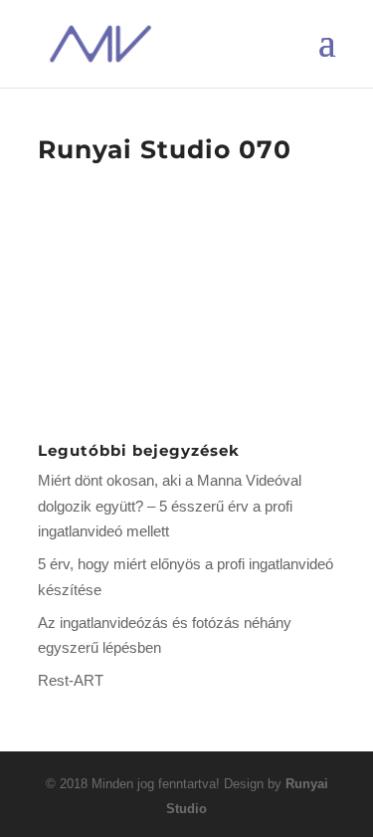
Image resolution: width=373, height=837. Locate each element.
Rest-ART (70, 680)
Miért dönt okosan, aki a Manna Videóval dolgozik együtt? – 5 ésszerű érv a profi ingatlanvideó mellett (169, 505)
